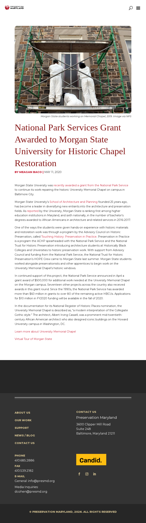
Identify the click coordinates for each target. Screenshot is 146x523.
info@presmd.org (41, 481)
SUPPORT (22, 428)
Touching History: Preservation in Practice (69, 236)
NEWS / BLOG (25, 435)
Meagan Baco (30, 172)
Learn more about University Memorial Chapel (45, 331)
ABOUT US (22, 412)
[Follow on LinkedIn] (94, 474)
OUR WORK (23, 420)
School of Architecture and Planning (74, 202)
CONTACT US (25, 443)
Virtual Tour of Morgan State (33, 339)
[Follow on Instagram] (87, 474)
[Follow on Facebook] (79, 474)
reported (33, 211)
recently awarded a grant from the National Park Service (91, 185)
